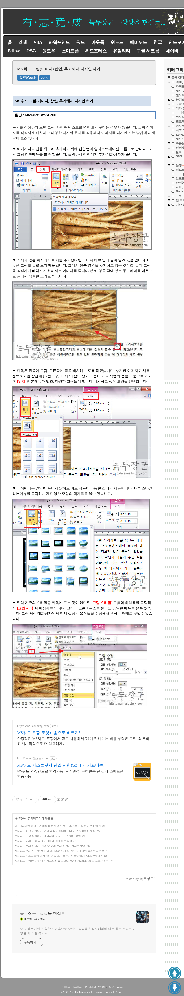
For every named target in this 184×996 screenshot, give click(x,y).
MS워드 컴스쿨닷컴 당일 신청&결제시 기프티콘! (61, 765)
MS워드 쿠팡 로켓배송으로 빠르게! (48, 733)
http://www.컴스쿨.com (32, 758)
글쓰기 (120, 986)
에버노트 (138, 42)
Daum (97, 992)
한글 (157, 42)
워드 (80, 42)
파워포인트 (59, 42)
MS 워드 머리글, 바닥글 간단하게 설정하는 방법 (43, 840)
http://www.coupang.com (33, 726)
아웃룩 (97, 42)
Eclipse (14, 50)
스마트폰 (70, 50)
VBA (37, 42)
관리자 (111, 986)
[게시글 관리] (32, 799)
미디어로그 (90, 986)
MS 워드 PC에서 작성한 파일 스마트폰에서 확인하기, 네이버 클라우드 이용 (59, 850)
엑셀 (22, 42)
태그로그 (77, 986)
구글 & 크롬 (148, 50)
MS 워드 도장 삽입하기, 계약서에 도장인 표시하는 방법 (48, 836)
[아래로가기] (174, 988)
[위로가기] (174, 973)
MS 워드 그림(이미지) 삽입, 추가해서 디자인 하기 (58, 69)
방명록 (101, 986)
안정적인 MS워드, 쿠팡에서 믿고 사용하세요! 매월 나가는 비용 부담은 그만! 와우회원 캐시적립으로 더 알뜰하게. (83, 741)
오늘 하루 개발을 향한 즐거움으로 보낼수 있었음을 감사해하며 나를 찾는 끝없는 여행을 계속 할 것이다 (78, 931)
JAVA (31, 50)
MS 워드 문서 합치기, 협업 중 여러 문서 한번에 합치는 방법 (50, 845)
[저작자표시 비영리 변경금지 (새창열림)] (62, 799)
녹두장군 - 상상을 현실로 (42, 913)
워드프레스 (96, 50)
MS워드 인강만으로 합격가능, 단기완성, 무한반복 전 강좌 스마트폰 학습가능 (70, 773)
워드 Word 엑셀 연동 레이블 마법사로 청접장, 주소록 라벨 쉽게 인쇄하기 (58, 826)
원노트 (117, 42)
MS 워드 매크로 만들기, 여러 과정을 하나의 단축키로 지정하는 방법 (55, 831)
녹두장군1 (66, 992)
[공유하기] (26, 799)
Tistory (120, 992)
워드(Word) (27, 77)
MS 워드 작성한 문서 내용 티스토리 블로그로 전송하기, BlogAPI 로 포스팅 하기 (62, 860)
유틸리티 (121, 50)
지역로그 (65, 986)
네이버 (172, 50)
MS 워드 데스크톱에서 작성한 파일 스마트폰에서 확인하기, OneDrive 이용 (59, 855)
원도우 (48, 50)
